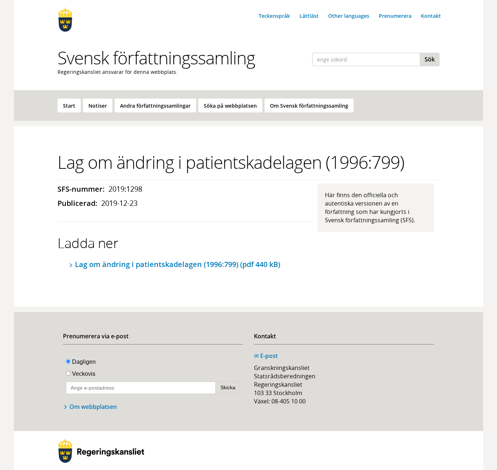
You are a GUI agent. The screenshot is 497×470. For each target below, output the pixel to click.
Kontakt (431, 15)
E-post (266, 356)
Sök (430, 59)
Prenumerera (395, 15)
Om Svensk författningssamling (309, 105)
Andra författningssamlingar (155, 105)
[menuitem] (69, 105)
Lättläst (309, 15)
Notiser (97, 105)
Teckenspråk (274, 15)
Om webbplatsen (93, 407)
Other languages (348, 15)
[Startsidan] (101, 19)
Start (69, 105)
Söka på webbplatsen (230, 105)
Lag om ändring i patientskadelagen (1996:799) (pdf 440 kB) (177, 264)
